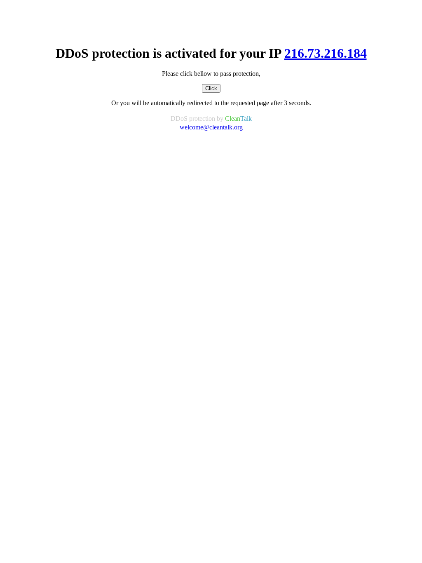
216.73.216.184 (325, 53)
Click (211, 88)
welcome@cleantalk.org (211, 127)
